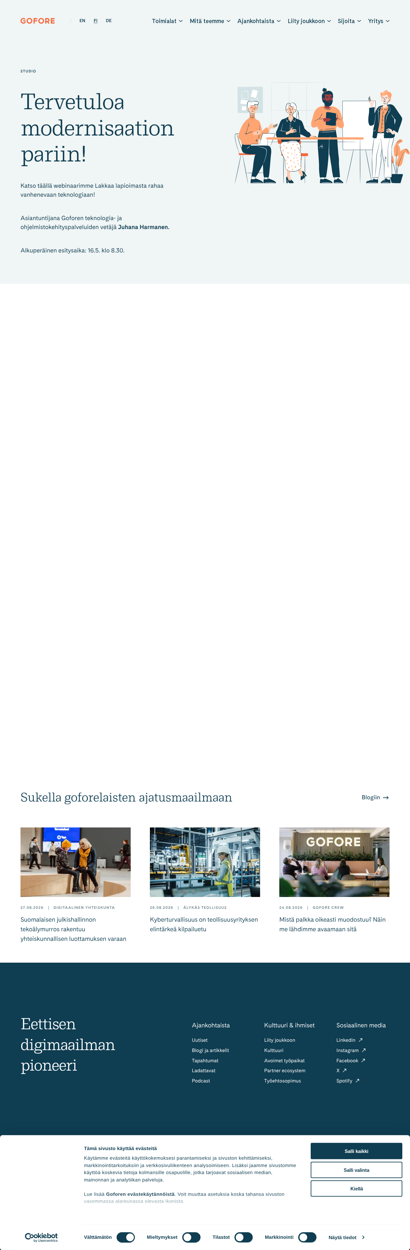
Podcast (201, 1081)
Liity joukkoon (306, 21)
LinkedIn (346, 1040)
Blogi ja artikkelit (210, 1050)
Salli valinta (356, 1169)
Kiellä (356, 1188)
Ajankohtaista (256, 21)
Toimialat (164, 21)
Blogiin (371, 797)
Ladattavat (204, 1070)
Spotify (344, 1081)
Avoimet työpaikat (284, 1060)
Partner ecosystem (285, 1070)
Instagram (348, 1050)
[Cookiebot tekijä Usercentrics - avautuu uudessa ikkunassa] (41, 1237)
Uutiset (200, 1040)
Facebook (347, 1060)
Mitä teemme (207, 21)
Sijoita (346, 21)
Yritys (375, 21)
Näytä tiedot (343, 1237)
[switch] (191, 1237)
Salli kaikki (356, 1151)
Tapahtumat (205, 1060)
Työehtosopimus (282, 1081)
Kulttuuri (273, 1050)
